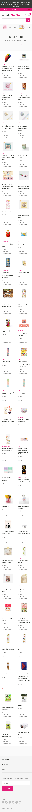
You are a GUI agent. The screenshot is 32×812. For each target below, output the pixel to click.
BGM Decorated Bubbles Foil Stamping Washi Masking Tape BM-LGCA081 (24, 127)
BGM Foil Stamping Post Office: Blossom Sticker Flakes (8, 157)
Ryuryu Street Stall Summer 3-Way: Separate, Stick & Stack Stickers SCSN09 (24, 363)
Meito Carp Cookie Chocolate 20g (22, 243)
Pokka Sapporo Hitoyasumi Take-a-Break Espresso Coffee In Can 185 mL (7, 274)
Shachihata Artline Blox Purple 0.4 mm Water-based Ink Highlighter (8, 68)
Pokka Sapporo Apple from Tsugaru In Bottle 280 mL (7, 244)
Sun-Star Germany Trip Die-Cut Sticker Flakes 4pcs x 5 (7, 618)
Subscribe (7, 788)
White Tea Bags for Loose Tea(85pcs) (6, 735)
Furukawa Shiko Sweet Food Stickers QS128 (8, 449)
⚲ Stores (26, 9)
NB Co (3, 417)
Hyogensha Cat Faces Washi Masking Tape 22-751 (24, 68)
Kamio (19, 301)
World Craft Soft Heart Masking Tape (23, 420)
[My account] (25, 15)
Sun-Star (4, 615)
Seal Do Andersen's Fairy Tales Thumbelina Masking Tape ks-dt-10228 (24, 451)
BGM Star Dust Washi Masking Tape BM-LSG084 (7, 97)
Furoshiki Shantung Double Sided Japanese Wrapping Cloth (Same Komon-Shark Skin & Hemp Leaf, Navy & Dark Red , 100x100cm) (24, 677)
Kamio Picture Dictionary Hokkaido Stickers (23, 304)
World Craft (21, 330)
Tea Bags (20, 705)
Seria (3, 733)
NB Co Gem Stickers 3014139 (23, 648)
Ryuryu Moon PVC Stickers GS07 (6, 362)
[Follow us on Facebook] (3, 802)
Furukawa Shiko (6, 446)
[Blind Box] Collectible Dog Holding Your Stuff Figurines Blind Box (7, 186)
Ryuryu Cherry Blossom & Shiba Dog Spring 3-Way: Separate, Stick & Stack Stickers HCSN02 (24, 619)
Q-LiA (3, 558)
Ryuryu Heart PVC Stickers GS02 (22, 393)
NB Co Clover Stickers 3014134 (23, 561)
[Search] (28, 20)
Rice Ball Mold (5, 506)
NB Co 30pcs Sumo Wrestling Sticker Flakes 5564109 (8, 421)
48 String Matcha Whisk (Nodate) (24, 273)
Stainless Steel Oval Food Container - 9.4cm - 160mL (24, 533)
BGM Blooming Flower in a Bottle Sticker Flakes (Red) (8, 589)
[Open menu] (3, 15)
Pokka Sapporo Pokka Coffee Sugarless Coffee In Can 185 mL (24, 481)
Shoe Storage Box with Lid (23, 733)
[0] (29, 15)
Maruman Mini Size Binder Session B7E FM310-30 (6, 479)
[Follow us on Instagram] (6, 802)
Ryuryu (3, 359)
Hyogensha (20, 64)
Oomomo (20, 153)
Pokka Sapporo (22, 94)
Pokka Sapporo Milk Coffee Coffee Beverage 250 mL (24, 97)
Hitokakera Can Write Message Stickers (7, 561)
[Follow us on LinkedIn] (20, 802)
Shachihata (5, 64)
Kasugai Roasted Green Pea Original (8, 708)
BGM (3, 94)
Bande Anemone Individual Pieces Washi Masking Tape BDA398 (23, 186)
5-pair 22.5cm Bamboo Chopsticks (7, 673)
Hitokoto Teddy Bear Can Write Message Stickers (23, 589)
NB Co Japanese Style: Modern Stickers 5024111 (8, 648)
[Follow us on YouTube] (13, 802)
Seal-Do (20, 446)
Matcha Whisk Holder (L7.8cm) (23, 156)
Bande (19, 183)
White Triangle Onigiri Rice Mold (23, 507)
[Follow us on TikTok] (16, 802)
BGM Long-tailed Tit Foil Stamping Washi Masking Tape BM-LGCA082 (8, 126)
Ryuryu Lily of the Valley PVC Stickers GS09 (8, 393)
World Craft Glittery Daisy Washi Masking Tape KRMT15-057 (23, 333)
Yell (2, 183)
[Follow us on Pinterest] (10, 802)
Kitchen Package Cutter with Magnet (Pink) (8, 330)
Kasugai (4, 705)
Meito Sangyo (21, 241)
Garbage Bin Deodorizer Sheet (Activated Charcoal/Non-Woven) (8, 533)
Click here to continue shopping (16, 44)
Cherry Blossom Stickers (8, 211)
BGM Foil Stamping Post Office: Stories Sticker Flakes (24, 215)
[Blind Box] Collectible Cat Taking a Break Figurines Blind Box (7, 304)
